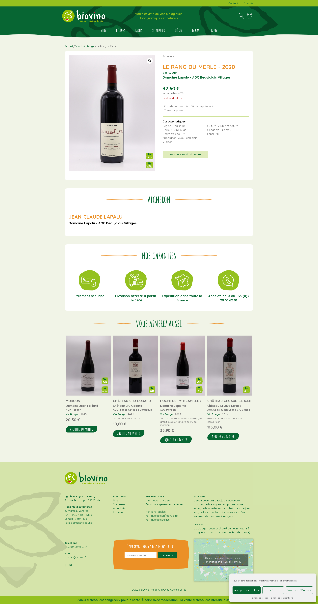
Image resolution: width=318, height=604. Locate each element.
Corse (239, 504)
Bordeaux (234, 500)
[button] (150, 61)
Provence (231, 512)
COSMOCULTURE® (218, 528)
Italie (229, 508)
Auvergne (208, 500)
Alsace (198, 500)
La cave (196, 30)
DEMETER (233, 528)
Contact (233, 3)
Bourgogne (201, 504)
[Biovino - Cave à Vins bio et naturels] (83, 16)
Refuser (273, 590)
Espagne (199, 508)
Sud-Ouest (208, 516)
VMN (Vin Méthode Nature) (234, 532)
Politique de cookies (259, 598)
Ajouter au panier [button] (81, 429)
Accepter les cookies (246, 590)
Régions (120, 30)
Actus (214, 30)
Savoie (198, 516)
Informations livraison (158, 500)
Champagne (227, 504)
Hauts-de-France (215, 508)
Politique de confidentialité (281, 598)
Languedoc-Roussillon (206, 512)
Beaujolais (221, 500)
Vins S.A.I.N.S (211, 532)
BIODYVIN (203, 528)
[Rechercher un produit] (241, 16)
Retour (170, 56)
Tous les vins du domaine (185, 154)
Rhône (241, 512)
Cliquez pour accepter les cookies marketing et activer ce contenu (223, 559)
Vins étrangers (224, 516)
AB (195, 528)
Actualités (119, 508)
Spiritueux (158, 30)
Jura (247, 508)
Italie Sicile (238, 508)
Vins (103, 30)
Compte (248, 3)
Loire (222, 512)
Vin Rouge (88, 46)
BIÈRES (178, 30)
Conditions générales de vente (164, 504)
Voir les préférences (299, 590)
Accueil (69, 46)
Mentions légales (155, 511)
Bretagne (214, 504)
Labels (138, 30)
